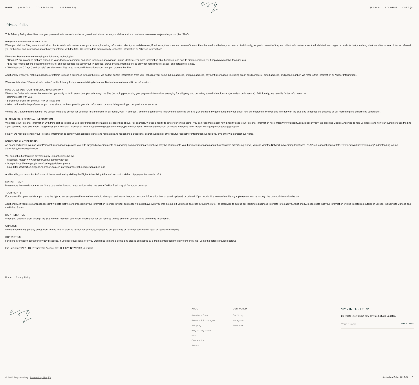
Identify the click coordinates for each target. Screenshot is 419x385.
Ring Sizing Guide (202, 330)
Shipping (196, 325)
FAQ (194, 335)
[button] (374, 7)
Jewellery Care (200, 315)
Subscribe (407, 323)
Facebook (238, 325)
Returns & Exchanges (203, 320)
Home (8, 277)
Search (195, 345)
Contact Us (198, 340)
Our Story (238, 315)
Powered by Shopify (40, 377)
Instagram (238, 320)
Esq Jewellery (21, 377)
